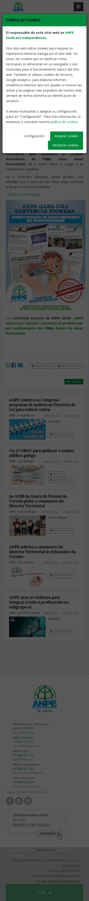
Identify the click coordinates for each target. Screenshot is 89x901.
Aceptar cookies (67, 136)
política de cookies (64, 122)
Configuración (34, 136)
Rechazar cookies (65, 145)
